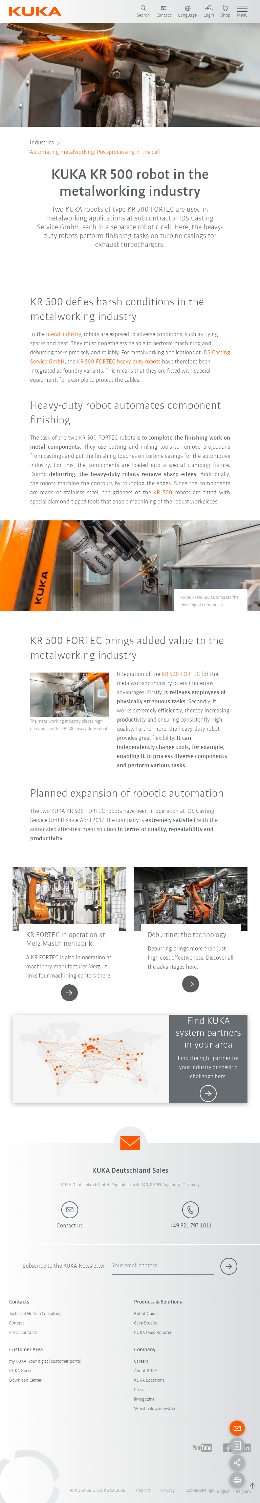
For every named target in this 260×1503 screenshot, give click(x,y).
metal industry (63, 335)
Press (139, 1389)
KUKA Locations (149, 1380)
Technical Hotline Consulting (35, 1313)
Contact (16, 1323)
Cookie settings (200, 1490)
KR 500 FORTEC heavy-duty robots (118, 362)
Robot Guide (145, 1313)
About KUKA (145, 1370)
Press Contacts (23, 1332)
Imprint (143, 1490)
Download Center (25, 1380)
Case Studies (146, 1323)
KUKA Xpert (20, 1370)
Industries (42, 143)
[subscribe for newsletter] (228, 1266)
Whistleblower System (155, 1408)
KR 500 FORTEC (180, 675)
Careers (141, 1361)
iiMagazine (144, 1399)
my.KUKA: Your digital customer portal (45, 1361)
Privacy (168, 1490)
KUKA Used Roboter (153, 1332)
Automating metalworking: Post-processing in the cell (95, 152)
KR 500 (162, 493)
